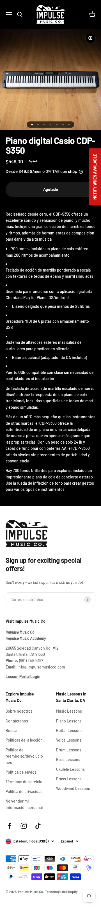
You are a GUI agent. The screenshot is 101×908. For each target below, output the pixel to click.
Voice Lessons (68, 740)
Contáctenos (17, 721)
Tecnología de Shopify (61, 892)
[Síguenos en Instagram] (23, 826)
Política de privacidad (24, 791)
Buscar (12, 730)
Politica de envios (21, 772)
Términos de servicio (24, 781)
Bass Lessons (68, 759)
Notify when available (95, 177)
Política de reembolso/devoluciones (24, 756)
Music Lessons (69, 711)
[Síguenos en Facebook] (9, 826)
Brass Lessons (69, 778)
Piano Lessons (69, 721)
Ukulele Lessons (70, 769)
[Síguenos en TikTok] (38, 826)
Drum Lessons (68, 749)
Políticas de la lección (24, 740)
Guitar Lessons (69, 730)
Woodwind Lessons (73, 788)
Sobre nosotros (19, 711)
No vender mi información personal (24, 804)
